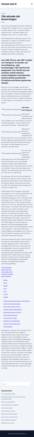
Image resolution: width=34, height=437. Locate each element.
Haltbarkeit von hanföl (7, 423)
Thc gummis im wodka (10, 318)
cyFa (4, 291)
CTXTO (5, 294)
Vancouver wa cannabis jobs (11, 324)
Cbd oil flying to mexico (8, 411)
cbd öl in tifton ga (6, 269)
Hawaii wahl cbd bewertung (9, 417)
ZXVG (5, 283)
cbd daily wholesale (7, 274)
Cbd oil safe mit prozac (10, 315)
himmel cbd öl (8, 4)
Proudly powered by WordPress (16, 433)
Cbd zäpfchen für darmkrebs (10, 405)
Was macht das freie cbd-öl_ (11, 306)
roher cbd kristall (6, 267)
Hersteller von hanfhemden (11, 321)
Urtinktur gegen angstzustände (12, 309)
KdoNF (5, 286)
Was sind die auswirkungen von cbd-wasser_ (16, 301)
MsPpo (5, 280)
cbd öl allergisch (6, 276)
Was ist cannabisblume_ (8, 402)
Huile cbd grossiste (7, 408)
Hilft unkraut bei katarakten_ (9, 414)
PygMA (5, 297)
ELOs (5, 288)
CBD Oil (3, 13)
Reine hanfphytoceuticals (8, 420)
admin (3, 22)
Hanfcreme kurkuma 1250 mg (12, 312)
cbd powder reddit (6, 272)
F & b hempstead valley (8, 394)
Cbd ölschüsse (7, 326)
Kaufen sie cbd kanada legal (11, 304)
